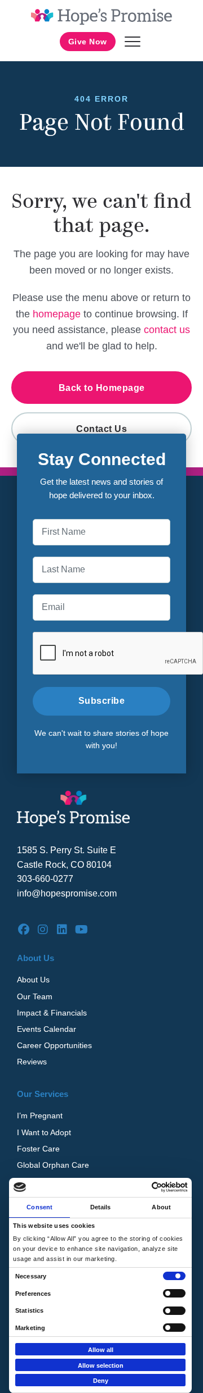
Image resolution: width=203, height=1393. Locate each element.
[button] (132, 41)
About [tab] (161, 1207)
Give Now (87, 41)
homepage (57, 314)
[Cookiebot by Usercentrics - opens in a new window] (141, 1187)
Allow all (100, 1349)
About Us (33, 979)
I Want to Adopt (44, 1132)
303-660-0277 (45, 879)
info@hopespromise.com (67, 893)
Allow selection (100, 1365)
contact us (167, 329)
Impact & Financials (52, 1012)
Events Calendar (46, 1029)
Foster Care (38, 1148)
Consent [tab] (39, 1207)
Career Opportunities (54, 1045)
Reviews (32, 1061)
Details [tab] (100, 1207)
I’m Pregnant (40, 1115)
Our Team (34, 996)
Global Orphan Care (53, 1164)
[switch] (174, 1293)
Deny (100, 1380)
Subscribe (101, 700)
